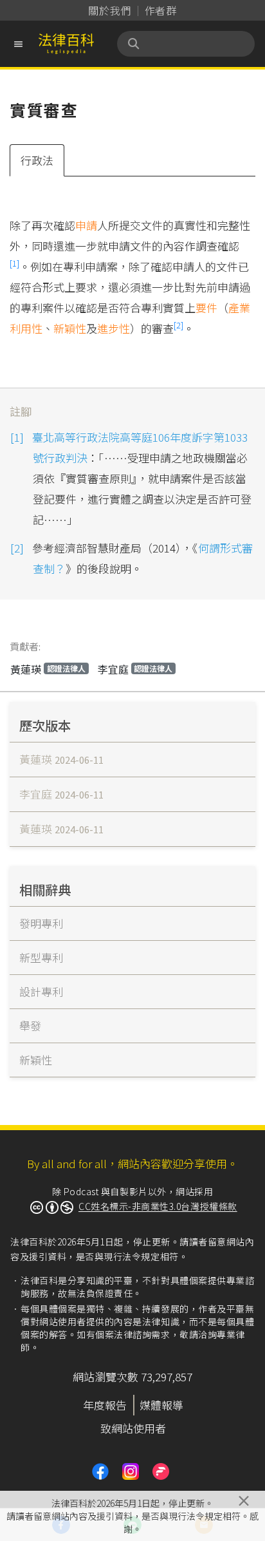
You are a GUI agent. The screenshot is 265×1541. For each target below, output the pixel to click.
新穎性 (69, 328)
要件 (206, 307)
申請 (86, 225)
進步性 (113, 328)
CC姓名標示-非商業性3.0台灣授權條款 (157, 1206)
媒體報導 (161, 1405)
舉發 (30, 1025)
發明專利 (41, 923)
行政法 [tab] (37, 160)
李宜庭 (135, 669)
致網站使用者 (133, 1428)
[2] (178, 325)
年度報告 (105, 1405)
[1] (14, 263)
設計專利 (41, 991)
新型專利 (41, 957)
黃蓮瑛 (48, 669)
